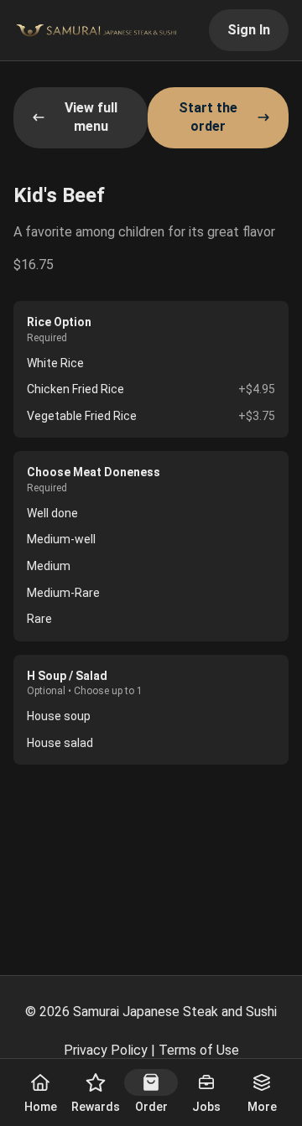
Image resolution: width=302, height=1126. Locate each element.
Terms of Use (199, 1050)
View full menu (91, 117)
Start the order (208, 117)
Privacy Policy (106, 1050)
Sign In (248, 30)
